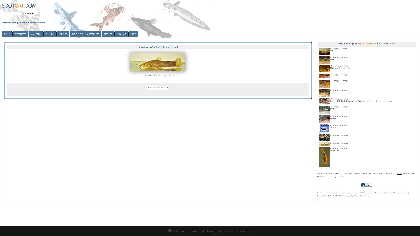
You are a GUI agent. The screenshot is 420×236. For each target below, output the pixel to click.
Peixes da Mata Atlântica (165, 76)
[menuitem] (7, 34)
